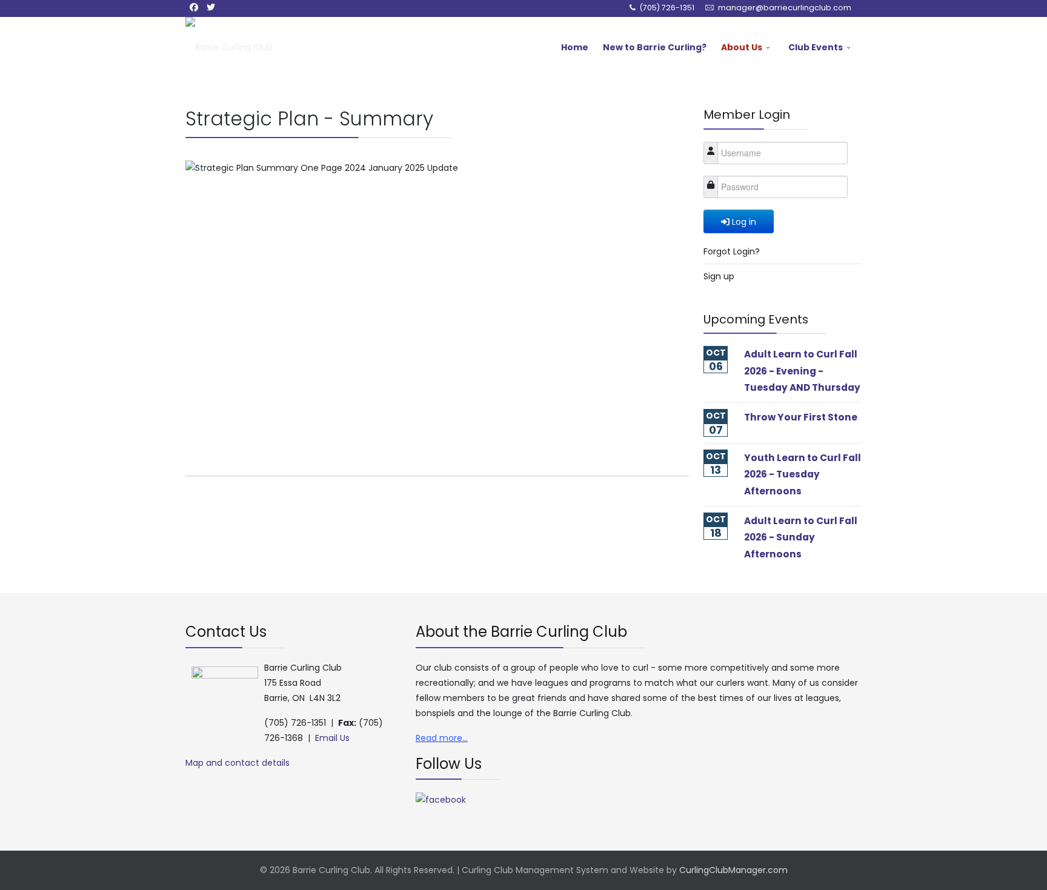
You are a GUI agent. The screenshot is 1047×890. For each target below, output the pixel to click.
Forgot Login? (731, 251)
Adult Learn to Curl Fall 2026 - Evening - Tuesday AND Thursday (802, 371)
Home (574, 47)
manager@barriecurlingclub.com (784, 7)
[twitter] (211, 7)
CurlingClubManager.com (733, 870)
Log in (744, 222)
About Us (741, 47)
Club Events (815, 47)
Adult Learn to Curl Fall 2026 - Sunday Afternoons (800, 537)
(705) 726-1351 (666, 7)
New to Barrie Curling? (654, 47)
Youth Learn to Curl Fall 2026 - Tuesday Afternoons (802, 474)
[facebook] (194, 7)
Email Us (332, 738)
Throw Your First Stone (800, 417)
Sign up (718, 276)
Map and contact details (237, 763)
